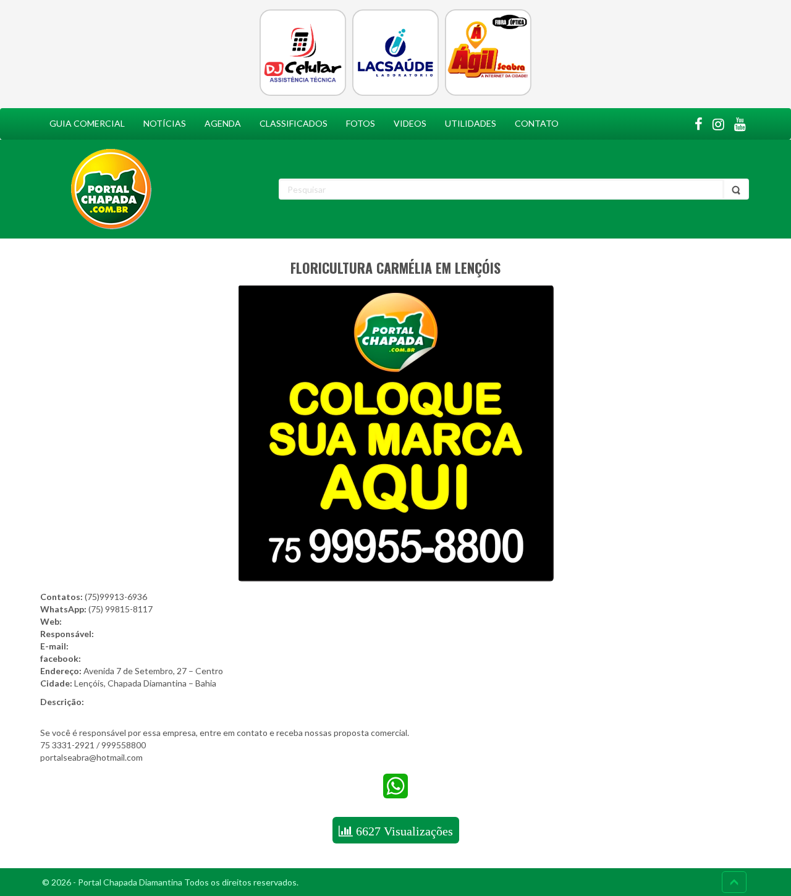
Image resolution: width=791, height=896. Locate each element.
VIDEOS (410, 123)
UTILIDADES (470, 123)
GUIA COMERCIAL (87, 123)
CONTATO (537, 123)
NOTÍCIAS (164, 123)
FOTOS (360, 123)
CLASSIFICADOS (294, 123)
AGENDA (223, 123)
